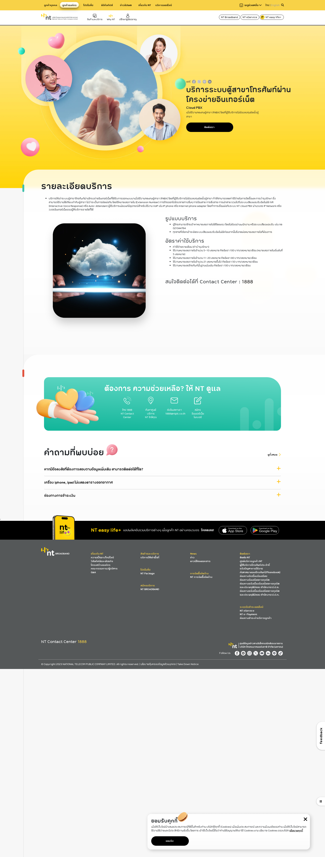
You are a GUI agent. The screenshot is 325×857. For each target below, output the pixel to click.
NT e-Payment (248, 614)
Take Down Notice (188, 664)
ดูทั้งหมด (272, 454)
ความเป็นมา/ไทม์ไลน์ (102, 557)
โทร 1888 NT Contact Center (127, 413)
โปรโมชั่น (88, 5)
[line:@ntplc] (275, 653)
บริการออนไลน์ (163, 5)
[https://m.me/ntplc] (244, 653)
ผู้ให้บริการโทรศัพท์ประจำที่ (255, 565)
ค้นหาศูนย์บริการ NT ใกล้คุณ (151, 413)
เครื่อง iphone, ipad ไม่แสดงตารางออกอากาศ (78, 482)
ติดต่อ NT (245, 557)
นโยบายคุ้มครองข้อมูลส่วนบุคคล (158, 664)
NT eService (250, 17)
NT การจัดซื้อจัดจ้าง (201, 577)
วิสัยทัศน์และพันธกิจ (102, 561)
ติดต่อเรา (209, 127)
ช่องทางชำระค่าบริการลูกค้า (255, 618)
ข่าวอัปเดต (126, 5)
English (275, 5)
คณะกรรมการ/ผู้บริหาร (104, 569)
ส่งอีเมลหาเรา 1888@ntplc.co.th (175, 411)
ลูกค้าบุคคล (50, 5)
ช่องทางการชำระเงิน (59, 495)
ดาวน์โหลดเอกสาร (200, 561)
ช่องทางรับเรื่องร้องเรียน (253, 576)
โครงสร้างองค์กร (100, 565)
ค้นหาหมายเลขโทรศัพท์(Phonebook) (260, 572)
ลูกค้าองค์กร (69, 5)
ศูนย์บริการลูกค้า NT (251, 561)
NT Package (147, 573)
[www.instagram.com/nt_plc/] (250, 653)
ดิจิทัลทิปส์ (107, 5)
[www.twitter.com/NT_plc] (256, 653)
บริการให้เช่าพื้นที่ (149, 557)
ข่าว (192, 557)
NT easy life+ (274, 17)
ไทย (267, 5)
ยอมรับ (170, 841)
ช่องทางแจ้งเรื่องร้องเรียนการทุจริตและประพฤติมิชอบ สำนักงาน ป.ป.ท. (259, 593)
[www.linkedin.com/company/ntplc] (269, 653)
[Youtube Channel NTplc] (263, 653)
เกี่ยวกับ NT (144, 5)
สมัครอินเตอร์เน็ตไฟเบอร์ (198, 413)
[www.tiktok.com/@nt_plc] (281, 653)
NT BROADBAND (149, 589)
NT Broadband (229, 17)
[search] (282, 5)
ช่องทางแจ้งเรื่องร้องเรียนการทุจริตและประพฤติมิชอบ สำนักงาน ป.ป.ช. (259, 585)
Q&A (93, 572)
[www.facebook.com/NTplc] (238, 653)
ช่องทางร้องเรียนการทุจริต (255, 580)
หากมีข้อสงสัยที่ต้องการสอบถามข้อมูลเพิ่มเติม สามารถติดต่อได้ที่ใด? (93, 469)
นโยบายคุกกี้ (296, 831)
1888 (247, 282)
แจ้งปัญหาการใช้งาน (251, 569)
